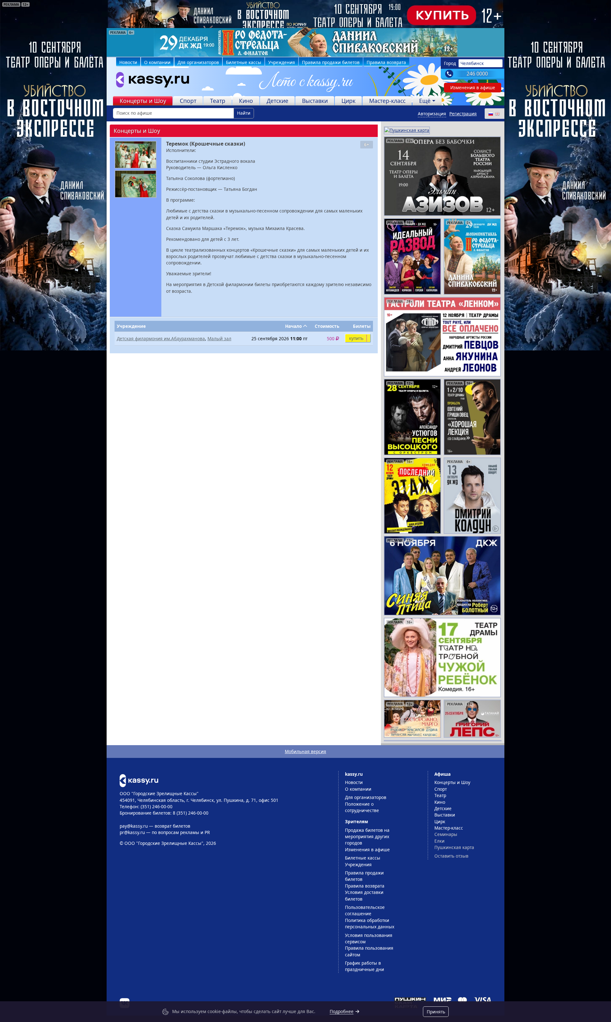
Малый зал (219, 338)
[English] (497, 114)
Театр (217, 100)
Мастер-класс (387, 100)
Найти (243, 113)
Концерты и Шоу (143, 100)
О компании (157, 62)
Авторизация (432, 114)
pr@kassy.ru (132, 832)
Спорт (188, 100)
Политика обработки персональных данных (369, 923)
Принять (436, 1012)
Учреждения (281, 62)
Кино (246, 100)
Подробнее (342, 1011)
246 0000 (477, 73)
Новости (128, 62)
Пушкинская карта (454, 847)
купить (356, 338)
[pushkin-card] (407, 130)
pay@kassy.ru (134, 826)
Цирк (348, 100)
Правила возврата (386, 62)
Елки (439, 841)
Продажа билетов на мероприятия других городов (367, 836)
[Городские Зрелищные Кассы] (150, 81)
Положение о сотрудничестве (362, 807)
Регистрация (463, 114)
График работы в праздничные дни (364, 966)
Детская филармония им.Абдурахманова (161, 338)
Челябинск (472, 63)
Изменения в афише (472, 87)
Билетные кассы (243, 62)
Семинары (445, 834)
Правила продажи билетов (331, 62)
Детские (277, 100)
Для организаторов (198, 62)
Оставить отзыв (451, 856)
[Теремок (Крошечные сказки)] (136, 155)
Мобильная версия (305, 751)
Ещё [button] (425, 100)
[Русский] (490, 114)
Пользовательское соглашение (365, 910)
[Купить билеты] (139, 780)
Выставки (315, 100)
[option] (305, 42)
